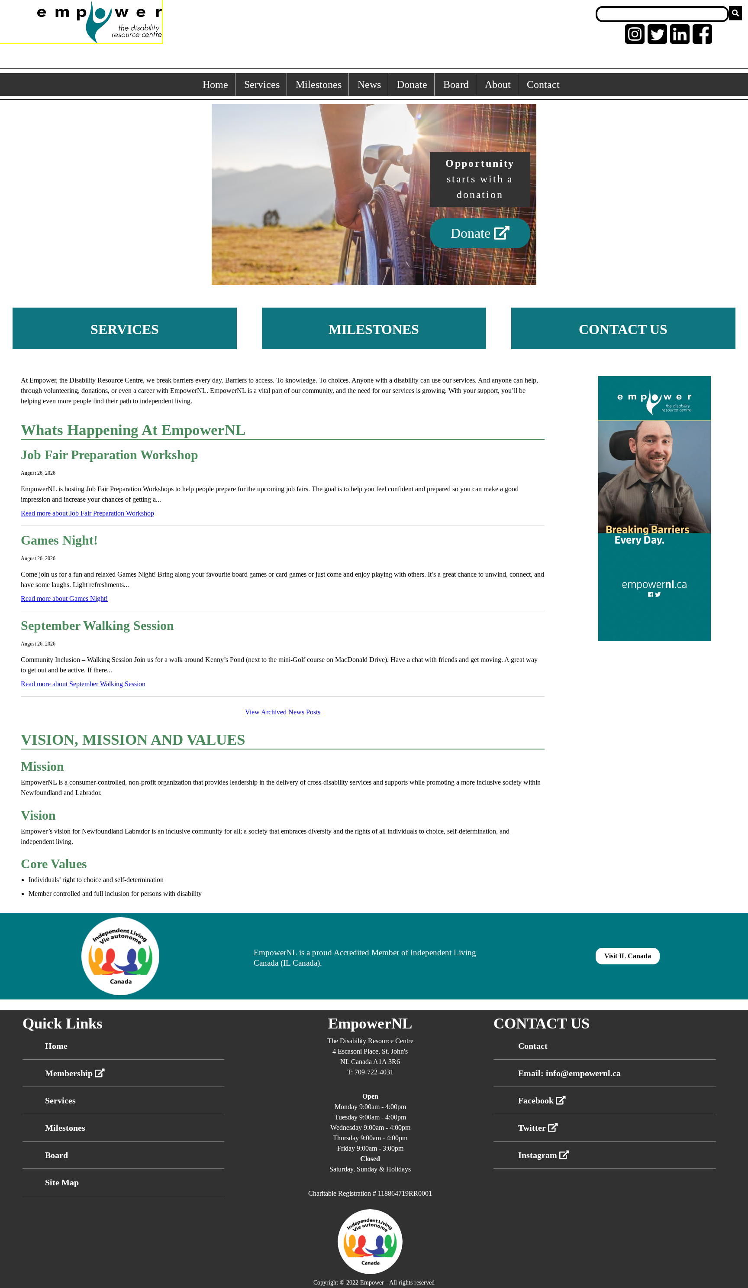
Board (456, 84)
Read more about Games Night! (64, 598)
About (498, 84)
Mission (42, 766)
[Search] (735, 13)
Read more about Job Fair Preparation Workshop (87, 513)
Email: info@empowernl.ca (569, 1073)
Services (262, 84)
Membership (70, 1073)
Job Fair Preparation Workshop (109, 455)
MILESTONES (374, 329)
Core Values (54, 864)
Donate (412, 84)
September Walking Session (97, 625)
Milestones (319, 84)
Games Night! (59, 540)
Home (215, 84)
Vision (38, 815)
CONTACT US (623, 329)
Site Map (62, 1182)
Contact (543, 84)
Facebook (537, 1100)
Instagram (538, 1155)
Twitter (533, 1127)
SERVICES (124, 329)
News (369, 84)
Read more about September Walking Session (83, 684)
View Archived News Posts (282, 712)
